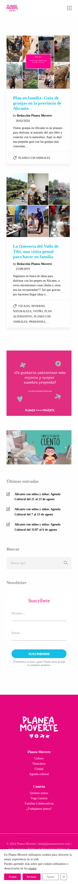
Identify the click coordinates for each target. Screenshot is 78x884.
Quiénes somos (39, 793)
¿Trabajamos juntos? (39, 808)
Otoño (38, 311)
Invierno (38, 306)
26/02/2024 (23, 120)
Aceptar (12, 876)
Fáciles (24, 306)
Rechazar (31, 876)
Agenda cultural (39, 774)
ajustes (32, 868)
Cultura (39, 758)
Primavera (37, 321)
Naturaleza (22, 311)
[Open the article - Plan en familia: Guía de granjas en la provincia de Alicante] (38, 62)
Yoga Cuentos (39, 798)
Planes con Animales (34, 157)
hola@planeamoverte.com (54, 843)
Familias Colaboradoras (39, 803)
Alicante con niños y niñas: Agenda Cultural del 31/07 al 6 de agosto (37, 527)
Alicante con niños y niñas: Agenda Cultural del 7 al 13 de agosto (37, 512)
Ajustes (50, 876)
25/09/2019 (23, 269)
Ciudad (39, 769)
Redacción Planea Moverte (34, 115)
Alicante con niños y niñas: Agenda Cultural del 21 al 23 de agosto (37, 497)
